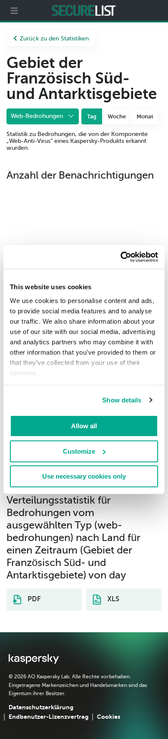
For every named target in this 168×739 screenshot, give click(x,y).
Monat (145, 116)
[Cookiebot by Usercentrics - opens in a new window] (121, 257)
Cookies (108, 716)
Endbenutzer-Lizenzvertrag (48, 716)
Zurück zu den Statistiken (54, 38)
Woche (117, 116)
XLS (112, 599)
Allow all (84, 426)
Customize (79, 451)
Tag (91, 116)
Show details (121, 400)
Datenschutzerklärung (41, 707)
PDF (33, 599)
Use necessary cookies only (84, 476)
